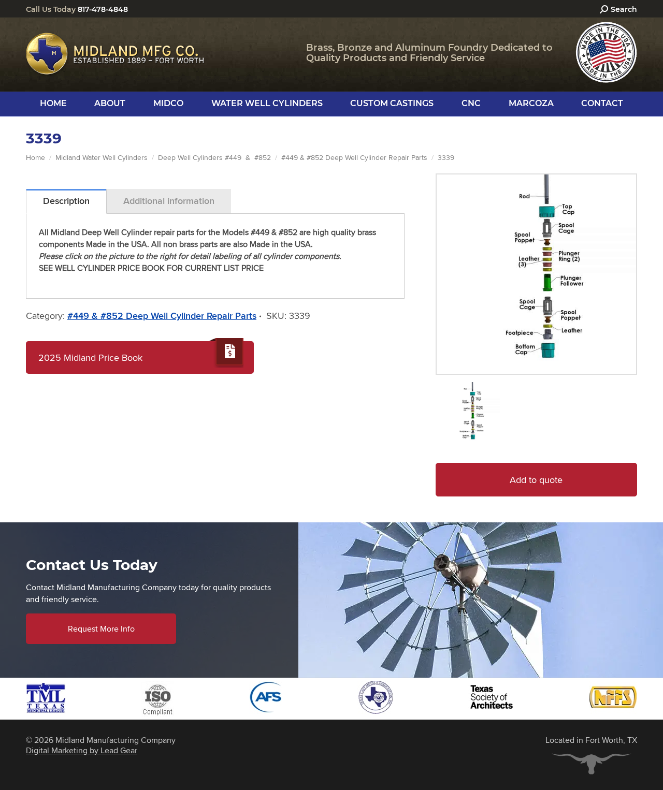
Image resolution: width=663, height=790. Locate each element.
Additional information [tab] (168, 201)
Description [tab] (66, 201)
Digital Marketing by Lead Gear (81, 750)
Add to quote (536, 479)
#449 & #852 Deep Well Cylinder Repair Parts (161, 316)
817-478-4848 (103, 9)
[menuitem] (53, 103)
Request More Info (101, 629)
